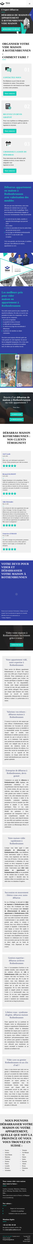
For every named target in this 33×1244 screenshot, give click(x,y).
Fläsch (7, 1163)
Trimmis (24, 1150)
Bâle (4, 1193)
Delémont (23, 1189)
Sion (20, 1191)
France (20, 1195)
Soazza (7, 1150)
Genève (5, 1189)
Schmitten (8, 1170)
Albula (24, 1163)
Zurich (24, 1191)
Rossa (24, 1166)
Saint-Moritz (8, 1155)
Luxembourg (9, 1197)
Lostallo (7, 1166)
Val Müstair (25, 1152)
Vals (23, 1155)
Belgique (27, 1195)
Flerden (7, 1161)
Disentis (24, 1161)
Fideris (24, 1157)
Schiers (7, 1152)
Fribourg (9, 1191)
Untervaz (7, 1159)
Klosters (7, 1168)
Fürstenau (25, 1168)
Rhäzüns (7, 1157)
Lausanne (10, 1189)
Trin (23, 1170)
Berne (4, 1191)
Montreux (17, 1189)
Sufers (24, 1159)
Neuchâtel (15, 1191)
